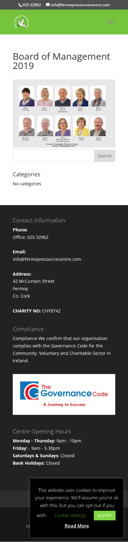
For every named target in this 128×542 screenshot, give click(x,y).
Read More (77, 526)
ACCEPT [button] (105, 515)
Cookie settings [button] (70, 515)
